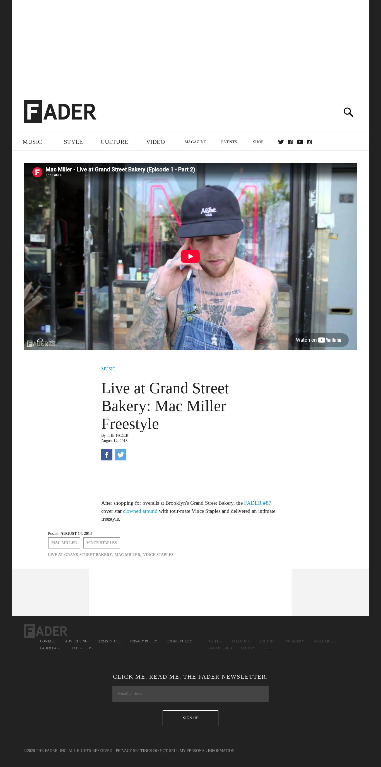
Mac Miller (64, 543)
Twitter (281, 142)
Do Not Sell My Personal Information (194, 751)
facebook (290, 142)
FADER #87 (257, 503)
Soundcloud (220, 648)
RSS (267, 648)
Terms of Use (108, 641)
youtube (300, 142)
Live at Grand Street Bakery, (80, 555)
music (108, 368)
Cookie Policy (179, 641)
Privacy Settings (134, 751)
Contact (48, 641)
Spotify (248, 648)
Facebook (241, 641)
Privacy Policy (143, 641)
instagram (309, 142)
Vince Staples (101, 543)
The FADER (117, 435)
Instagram (294, 641)
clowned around (140, 511)
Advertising (76, 641)
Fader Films (82, 648)
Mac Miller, (128, 555)
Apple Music (325, 641)
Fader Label (51, 648)
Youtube (267, 641)
